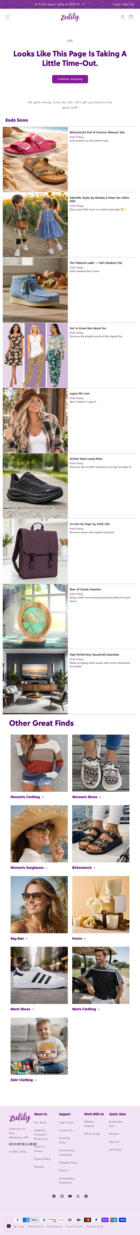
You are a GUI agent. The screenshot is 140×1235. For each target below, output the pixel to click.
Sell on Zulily (92, 1133)
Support (64, 1114)
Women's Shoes (84, 797)
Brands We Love (115, 1123)
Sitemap (39, 1166)
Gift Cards (115, 1149)
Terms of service (74, 1226)
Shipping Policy (68, 1162)
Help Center (66, 1122)
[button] (8, 17)
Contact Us (66, 1130)
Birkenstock (82, 868)
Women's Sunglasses (27, 868)
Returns (64, 1170)
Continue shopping (70, 79)
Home (77, 938)
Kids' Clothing (22, 1080)
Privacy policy (54, 1226)
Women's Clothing (25, 797)
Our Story (40, 1122)
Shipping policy (95, 1226)
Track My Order (64, 1140)
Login (117, 4)
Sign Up (128, 4)
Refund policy (36, 1226)
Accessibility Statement (66, 1180)
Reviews (114, 1133)
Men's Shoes (20, 1009)
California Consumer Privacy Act (41, 1134)
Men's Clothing (84, 1009)
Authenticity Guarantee (66, 1152)
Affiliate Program (89, 1123)
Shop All (114, 1141)
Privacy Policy (42, 1158)
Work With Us (94, 1114)
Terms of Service (39, 1148)
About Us (40, 1114)
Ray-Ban (17, 938)
